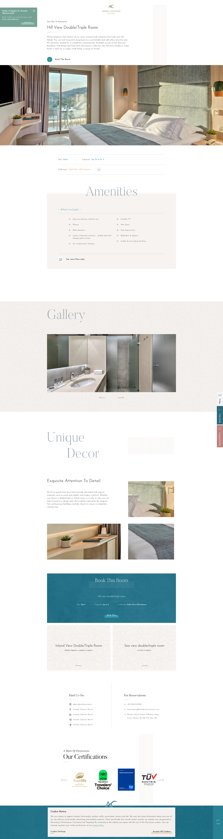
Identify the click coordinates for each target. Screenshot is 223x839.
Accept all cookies (162, 832)
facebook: (70, 709)
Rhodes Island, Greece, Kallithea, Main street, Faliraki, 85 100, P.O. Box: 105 (143, 716)
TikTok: (70, 724)
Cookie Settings (58, 832)
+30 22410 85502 (134, 704)
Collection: (74, 169)
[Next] (161, 779)
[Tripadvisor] (103, 779)
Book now (27, 22)
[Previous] (64, 779)
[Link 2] (111, 9)
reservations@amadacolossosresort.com (143, 709)
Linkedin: (70, 714)
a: (125, 714)
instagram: (70, 704)
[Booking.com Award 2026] (126, 779)
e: (125, 709)
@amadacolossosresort (82, 704)
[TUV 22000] (149, 779)
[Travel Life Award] (79, 779)
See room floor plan (75, 259)
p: (125, 704)
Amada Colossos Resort (83, 709)
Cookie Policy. (98, 825)
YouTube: (70, 719)
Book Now (111, 615)
